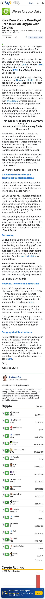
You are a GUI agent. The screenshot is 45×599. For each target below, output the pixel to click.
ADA (12, 437)
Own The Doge (19, 449)
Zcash (15, 553)
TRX (11, 541)
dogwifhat (17, 494)
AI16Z (12, 467)
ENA (12, 415)
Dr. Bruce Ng (9, 30)
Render (16, 509)
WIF (11, 496)
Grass (15, 442)
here (31, 302)
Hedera (16, 501)
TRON (15, 538)
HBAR (12, 504)
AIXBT (12, 474)
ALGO (12, 482)
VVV (12, 548)
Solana (16, 516)
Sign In (31, 3)
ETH (12, 422)
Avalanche (17, 427)
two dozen (12, 101)
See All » (39, 406)
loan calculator (28, 256)
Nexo (19, 80)
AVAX (12, 430)
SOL (12, 519)
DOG (12, 452)
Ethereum (17, 420)
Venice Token (18, 546)
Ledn (23, 64)
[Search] (38, 3)
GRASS (13, 444)
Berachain (17, 486)
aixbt (15, 472)
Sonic (15, 524)
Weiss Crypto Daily (35, 37)
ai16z (15, 464)
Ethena (16, 412)
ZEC (12, 556)
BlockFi (30, 80)
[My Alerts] (43, 3)
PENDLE (13, 459)
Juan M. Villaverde (27, 30)
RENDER (13, 511)
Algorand (17, 479)
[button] (7, 37)
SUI (11, 533)
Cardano (16, 435)
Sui (14, 531)
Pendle (16, 457)
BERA (12, 489)
